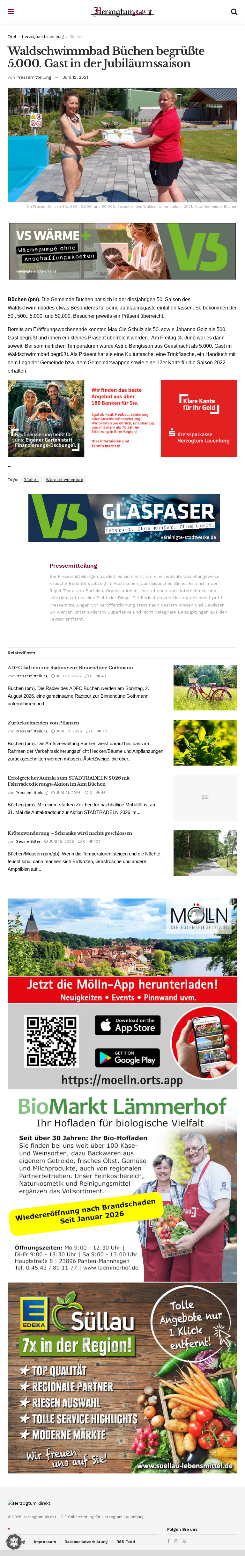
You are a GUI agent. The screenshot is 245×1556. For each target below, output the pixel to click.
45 (103, 792)
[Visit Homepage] (122, 12)
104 (96, 841)
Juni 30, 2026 (68, 731)
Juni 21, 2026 (68, 792)
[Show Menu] (11, 12)
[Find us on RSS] (184, 1541)
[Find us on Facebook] (168, 1541)
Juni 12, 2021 (75, 77)
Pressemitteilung (33, 77)
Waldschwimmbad (64, 479)
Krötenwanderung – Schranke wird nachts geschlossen (70, 833)
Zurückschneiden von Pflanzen (43, 723)
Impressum (45, 1541)
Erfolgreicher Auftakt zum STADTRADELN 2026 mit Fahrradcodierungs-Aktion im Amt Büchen (69, 781)
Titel (12, 36)
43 (103, 676)
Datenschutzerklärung (86, 1541)
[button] (14, 1542)
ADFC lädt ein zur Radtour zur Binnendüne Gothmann (70, 668)
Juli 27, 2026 (68, 676)
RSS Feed (125, 1541)
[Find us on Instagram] (176, 1541)
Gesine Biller (28, 841)
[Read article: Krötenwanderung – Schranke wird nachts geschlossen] (205, 853)
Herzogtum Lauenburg (43, 36)
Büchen (77, 36)
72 (104, 731)
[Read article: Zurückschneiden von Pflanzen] (205, 743)
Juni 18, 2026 (61, 841)
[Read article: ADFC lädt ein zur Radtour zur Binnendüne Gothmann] (205, 687)
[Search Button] (234, 12)
